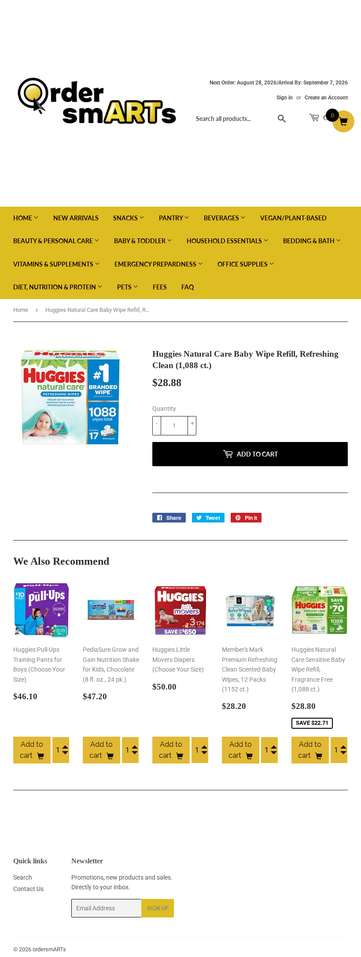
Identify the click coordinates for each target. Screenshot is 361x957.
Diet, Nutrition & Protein (55, 287)
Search (22, 877)
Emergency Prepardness (156, 264)
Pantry (171, 218)
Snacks (126, 218)
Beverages (222, 218)
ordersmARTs (49, 949)
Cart (330, 117)
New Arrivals (76, 218)
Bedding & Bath (309, 241)
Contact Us (28, 888)
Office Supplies (243, 264)
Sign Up (157, 908)
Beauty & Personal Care (53, 241)
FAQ (187, 287)
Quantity (164, 408)
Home (23, 218)
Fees (160, 287)
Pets (125, 287)
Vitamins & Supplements (54, 264)
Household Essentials (225, 241)
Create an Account (326, 98)
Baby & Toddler (140, 241)
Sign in (284, 98)
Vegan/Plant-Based (293, 218)
